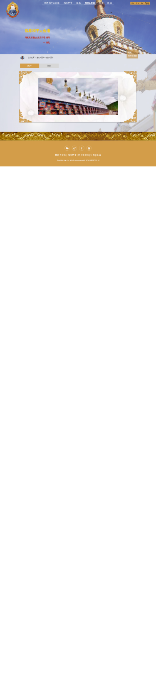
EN (142, 3)
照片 (52, 57)
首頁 (38, 57)
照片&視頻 (83, 155)
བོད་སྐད (147, 3)
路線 (99, 155)
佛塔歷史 (72, 155)
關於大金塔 (60, 155)
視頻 (49, 66)
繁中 (137, 3)
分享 (92, 155)
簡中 (132, 3)
